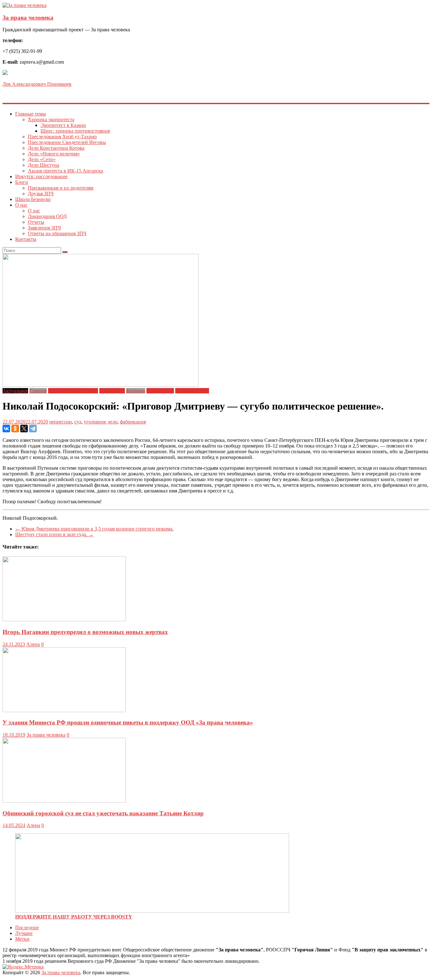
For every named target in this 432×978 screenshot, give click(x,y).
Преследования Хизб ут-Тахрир (62, 136)
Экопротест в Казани (63, 125)
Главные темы (30, 113)
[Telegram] (33, 428)
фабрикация (133, 421)
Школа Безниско (33, 199)
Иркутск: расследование (41, 176)
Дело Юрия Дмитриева (73, 390)
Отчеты (36, 222)
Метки (22, 939)
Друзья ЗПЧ (40, 193)
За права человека (28, 17)
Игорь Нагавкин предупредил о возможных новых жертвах (85, 632)
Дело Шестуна (43, 165)
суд (77, 421)
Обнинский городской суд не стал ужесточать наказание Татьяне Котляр (103, 813)
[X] (24, 428)
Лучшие (24, 933)
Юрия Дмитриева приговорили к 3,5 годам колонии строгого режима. (94, 528)
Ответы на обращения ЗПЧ (57, 233)
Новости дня (160, 390)
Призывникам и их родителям (60, 188)
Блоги (21, 182)
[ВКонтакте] (6, 428)
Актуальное (15, 390)
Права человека (192, 390)
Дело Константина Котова (56, 148)
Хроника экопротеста (51, 119)
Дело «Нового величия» (54, 153)
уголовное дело (100, 421)
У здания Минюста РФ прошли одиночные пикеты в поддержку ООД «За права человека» (128, 722)
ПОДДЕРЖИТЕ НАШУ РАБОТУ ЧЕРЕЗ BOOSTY (73, 916)
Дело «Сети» (42, 159)
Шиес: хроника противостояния (75, 131)
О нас (21, 205)
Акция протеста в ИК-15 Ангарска (65, 170)
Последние (27, 927)
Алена (33, 644)
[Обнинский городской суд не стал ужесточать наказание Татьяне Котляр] (64, 801)
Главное (38, 390)
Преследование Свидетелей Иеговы (67, 142)
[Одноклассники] (15, 428)
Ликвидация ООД (47, 216)
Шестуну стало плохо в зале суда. (54, 534)
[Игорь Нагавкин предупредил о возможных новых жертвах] (64, 619)
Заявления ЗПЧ (44, 227)
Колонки (135, 390)
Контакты (25, 239)
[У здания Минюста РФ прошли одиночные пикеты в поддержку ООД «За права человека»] (64, 710)
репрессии (60, 421)
